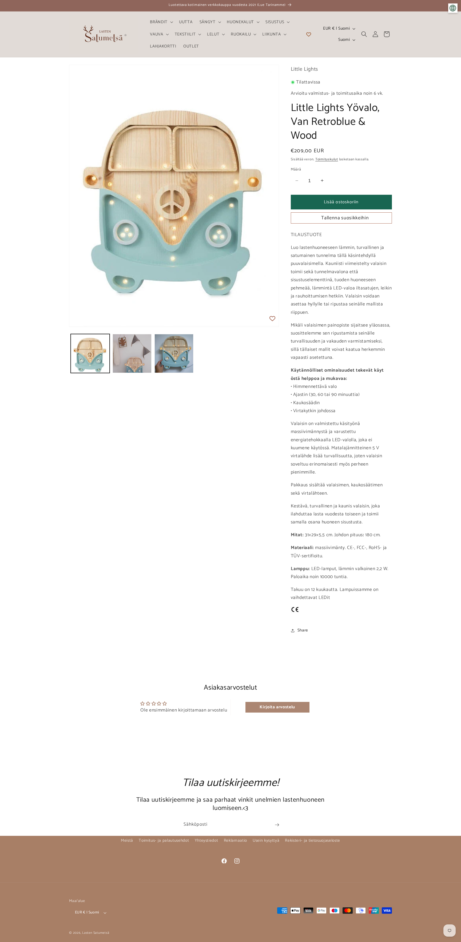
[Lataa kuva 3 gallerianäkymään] (173, 353)
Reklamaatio (235, 840)
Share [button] (302, 630)
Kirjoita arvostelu (277, 707)
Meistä (127, 840)
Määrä (296, 169)
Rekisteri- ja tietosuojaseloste (312, 840)
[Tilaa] (277, 825)
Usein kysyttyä (266, 840)
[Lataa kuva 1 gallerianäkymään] (90, 353)
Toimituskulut (326, 159)
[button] (161, 22)
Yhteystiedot (206, 840)
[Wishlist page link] (308, 34)
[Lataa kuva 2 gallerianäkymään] (132, 353)
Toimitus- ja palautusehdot (164, 840)
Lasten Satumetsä (95, 933)
